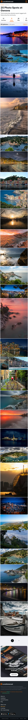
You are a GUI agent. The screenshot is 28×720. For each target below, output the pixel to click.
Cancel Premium (4, 699)
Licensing (3, 708)
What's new (3, 704)
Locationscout (7, 1)
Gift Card (3, 706)
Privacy (21, 718)
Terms (25, 718)
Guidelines (3, 698)
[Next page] (18, 640)
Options (25, 24)
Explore (2, 4)
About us (3, 696)
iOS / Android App (5, 710)
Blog (2, 701)
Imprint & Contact (5, 718)
